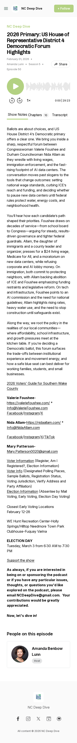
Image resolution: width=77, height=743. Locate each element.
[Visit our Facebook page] (18, 719)
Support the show (20, 560)
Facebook (15, 413)
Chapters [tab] (37, 115)
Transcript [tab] (59, 115)
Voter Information (20, 461)
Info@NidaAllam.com (23, 427)
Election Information (22, 491)
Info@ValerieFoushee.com (27, 408)
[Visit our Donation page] (59, 719)
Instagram (31, 413)
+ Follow (64, 8)
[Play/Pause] (15, 86)
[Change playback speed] (28, 100)
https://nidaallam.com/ (43, 422)
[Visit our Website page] (49, 719)
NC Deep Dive (31, 8)
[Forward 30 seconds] (20, 100)
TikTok (49, 437)
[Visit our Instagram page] (28, 719)
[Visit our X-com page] (38, 719)
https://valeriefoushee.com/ (28, 403)
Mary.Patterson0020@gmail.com (32, 451)
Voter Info (14, 471)
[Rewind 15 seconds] (12, 100)
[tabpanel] (38, 374)
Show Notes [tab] (17, 114)
